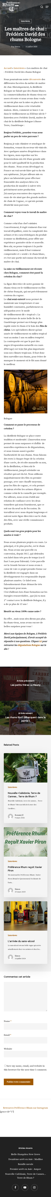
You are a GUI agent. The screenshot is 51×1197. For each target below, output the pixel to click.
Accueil (8, 68)
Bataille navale (25, 1164)
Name (7, 1021)
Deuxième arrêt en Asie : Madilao (25, 1159)
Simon (17, 47)
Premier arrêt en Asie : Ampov (25, 1169)
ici (40, 641)
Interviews (25, 21)
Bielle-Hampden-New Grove (25, 1154)
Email (7, 1035)
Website (8, 1048)
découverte (35, 79)
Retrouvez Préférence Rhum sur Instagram (25, 1107)
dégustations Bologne (29, 645)
